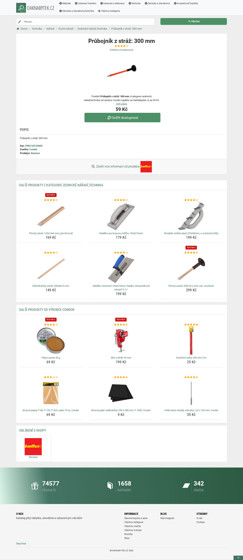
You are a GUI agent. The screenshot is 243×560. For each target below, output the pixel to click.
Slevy (127, 538)
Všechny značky (132, 526)
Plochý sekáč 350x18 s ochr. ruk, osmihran (191, 285)
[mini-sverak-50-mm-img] (121, 340)
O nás (199, 518)
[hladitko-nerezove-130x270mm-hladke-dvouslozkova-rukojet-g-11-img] (121, 269)
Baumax (35, 153)
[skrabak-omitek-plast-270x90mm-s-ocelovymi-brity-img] (191, 216)
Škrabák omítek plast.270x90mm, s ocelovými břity (191, 233)
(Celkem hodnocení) (121, 49)
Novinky (128, 534)
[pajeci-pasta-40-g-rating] (51, 325)
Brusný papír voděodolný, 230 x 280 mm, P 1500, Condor (121, 410)
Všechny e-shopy (133, 530)
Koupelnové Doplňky (187, 3)
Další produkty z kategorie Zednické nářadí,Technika (61, 185)
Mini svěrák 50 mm (121, 357)
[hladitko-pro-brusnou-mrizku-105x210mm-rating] (121, 200)
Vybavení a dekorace (113, 3)
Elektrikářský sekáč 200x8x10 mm (50, 285)
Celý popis (121, 103)
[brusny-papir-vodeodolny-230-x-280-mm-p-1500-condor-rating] (121, 377)
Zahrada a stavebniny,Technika (78, 11)
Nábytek (66, 3)
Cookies (200, 522)
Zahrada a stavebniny (159, 3)
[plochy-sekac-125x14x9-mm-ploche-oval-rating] (51, 200)
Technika (135, 3)
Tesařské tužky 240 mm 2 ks (191, 357)
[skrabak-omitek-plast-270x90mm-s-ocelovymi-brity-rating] (191, 200)
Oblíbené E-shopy (32, 430)
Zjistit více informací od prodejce (117, 166)
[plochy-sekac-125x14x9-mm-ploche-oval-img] (51, 216)
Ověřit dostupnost (124, 118)
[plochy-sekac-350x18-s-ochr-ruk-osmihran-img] (191, 269)
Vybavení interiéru (87, 3)
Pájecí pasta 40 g (51, 357)
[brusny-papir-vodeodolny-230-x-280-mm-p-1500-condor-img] (121, 393)
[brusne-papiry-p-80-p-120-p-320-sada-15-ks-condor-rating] (51, 377)
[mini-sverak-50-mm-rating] (121, 325)
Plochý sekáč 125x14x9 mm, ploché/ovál (51, 233)
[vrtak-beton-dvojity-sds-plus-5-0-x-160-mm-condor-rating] (191, 377)
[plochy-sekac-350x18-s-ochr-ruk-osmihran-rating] (191, 253)
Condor (33, 149)
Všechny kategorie (110, 11)
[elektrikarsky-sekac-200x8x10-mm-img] (51, 269)
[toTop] (238, 558)
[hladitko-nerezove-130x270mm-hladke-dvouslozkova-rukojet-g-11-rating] (121, 253)
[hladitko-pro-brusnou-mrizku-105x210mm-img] (121, 216)
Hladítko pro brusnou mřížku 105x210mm (121, 233)
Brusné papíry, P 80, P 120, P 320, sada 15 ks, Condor (51, 410)
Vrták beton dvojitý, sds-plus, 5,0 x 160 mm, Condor (191, 410)
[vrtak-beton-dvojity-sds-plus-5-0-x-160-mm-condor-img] (191, 393)
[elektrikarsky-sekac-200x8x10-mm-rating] (51, 253)
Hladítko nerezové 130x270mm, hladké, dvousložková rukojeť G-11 (121, 287)
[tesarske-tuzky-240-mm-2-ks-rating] (191, 325)
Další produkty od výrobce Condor (46, 310)
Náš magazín (167, 518)
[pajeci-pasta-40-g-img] (51, 340)
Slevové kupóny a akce (136, 518)
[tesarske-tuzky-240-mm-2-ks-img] (191, 340)
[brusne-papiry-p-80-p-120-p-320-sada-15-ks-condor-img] (51, 393)
